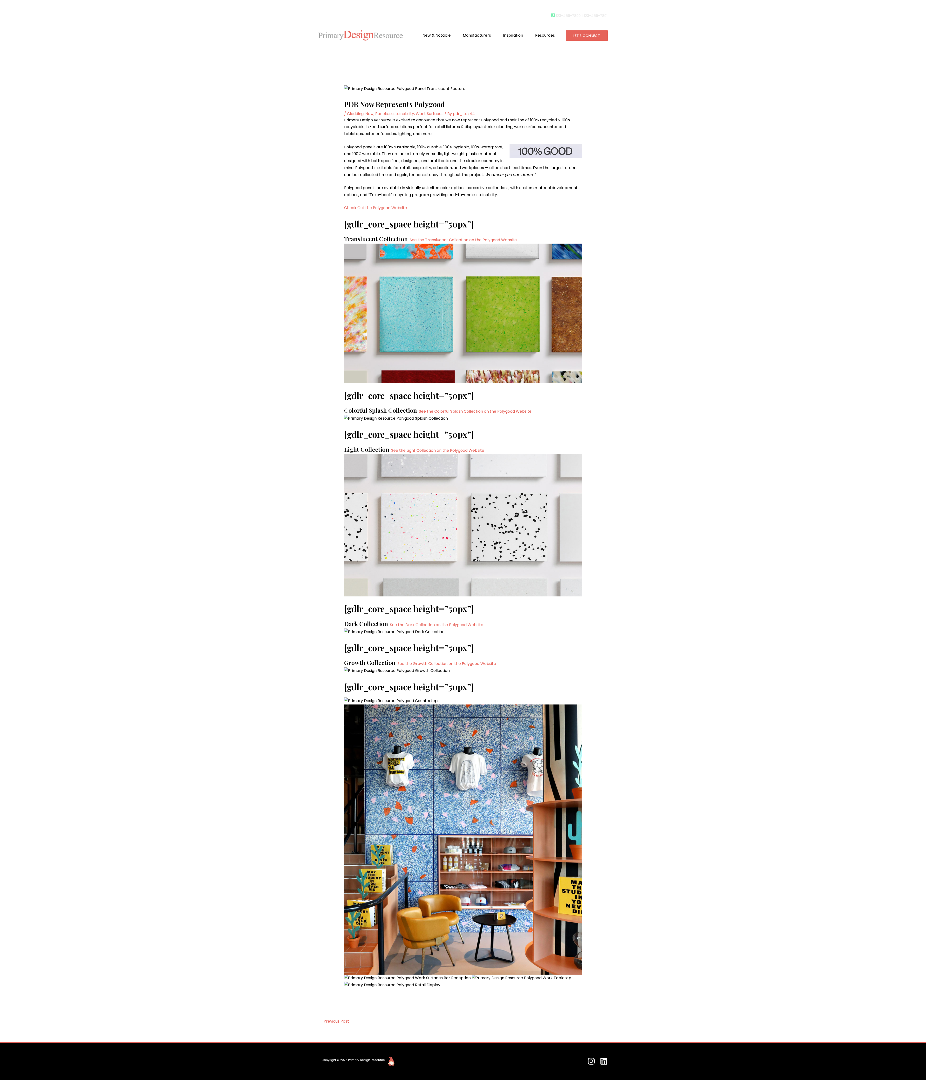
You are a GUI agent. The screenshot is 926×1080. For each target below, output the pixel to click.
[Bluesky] (604, 1061)
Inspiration (513, 35)
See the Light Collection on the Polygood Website (437, 450)
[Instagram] (591, 1061)
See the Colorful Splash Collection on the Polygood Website (475, 411)
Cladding (355, 113)
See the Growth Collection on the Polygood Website (446, 663)
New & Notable (436, 35)
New (369, 113)
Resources (545, 35)
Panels (381, 113)
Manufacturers (477, 35)
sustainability (401, 113)
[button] (587, 35)
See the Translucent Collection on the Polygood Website (463, 240)
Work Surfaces (429, 113)
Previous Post (334, 1021)
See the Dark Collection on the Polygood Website (436, 625)
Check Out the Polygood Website (375, 208)
